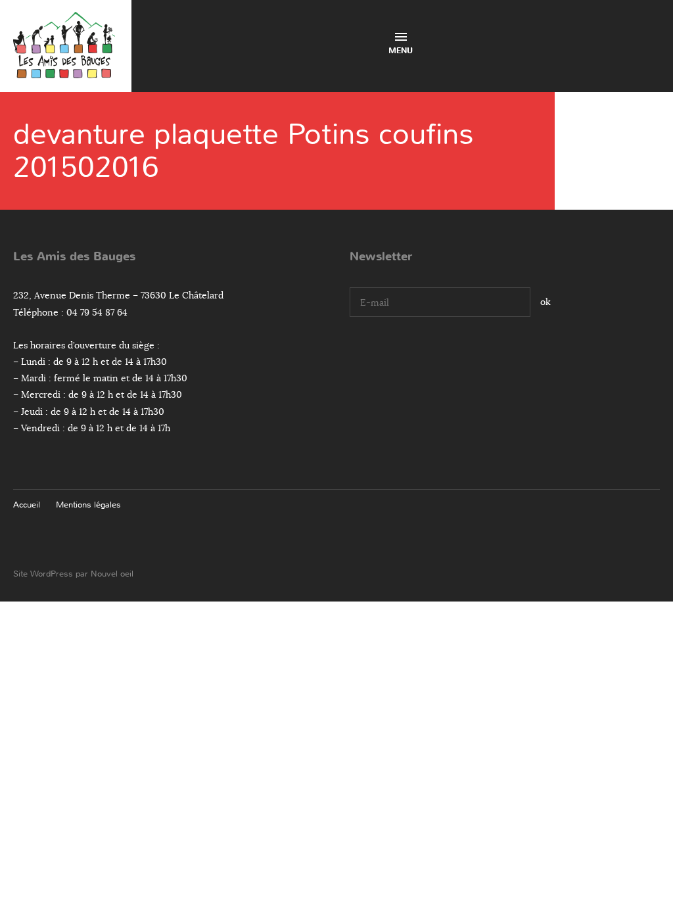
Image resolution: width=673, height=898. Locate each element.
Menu (400, 50)
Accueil (26, 504)
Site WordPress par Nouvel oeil (73, 573)
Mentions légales (88, 504)
